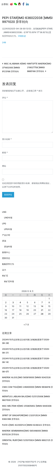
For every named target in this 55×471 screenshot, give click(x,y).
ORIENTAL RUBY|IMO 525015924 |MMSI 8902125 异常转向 (27, 442)
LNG (4, 212)
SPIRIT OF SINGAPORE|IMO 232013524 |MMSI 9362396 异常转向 (24, 417)
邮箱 (5, 152)
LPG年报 (8, 229)
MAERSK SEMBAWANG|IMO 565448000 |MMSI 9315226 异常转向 (25, 433)
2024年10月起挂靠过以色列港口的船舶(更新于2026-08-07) (26, 370)
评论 (5, 97)
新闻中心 (6, 252)
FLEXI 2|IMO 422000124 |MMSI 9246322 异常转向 (26, 425)
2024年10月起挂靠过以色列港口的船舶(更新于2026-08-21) (26, 351)
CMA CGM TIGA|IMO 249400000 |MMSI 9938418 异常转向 (27, 389)
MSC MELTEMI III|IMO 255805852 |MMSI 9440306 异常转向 (26, 408)
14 (42, 306)
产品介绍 (6, 235)
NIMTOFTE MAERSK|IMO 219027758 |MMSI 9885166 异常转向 (39, 67)
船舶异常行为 (8, 264)
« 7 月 (26, 324)
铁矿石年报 (9, 281)
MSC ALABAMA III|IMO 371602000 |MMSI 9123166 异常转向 (14, 67)
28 (42, 314)
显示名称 (7, 139)
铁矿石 (5, 275)
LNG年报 (8, 217)
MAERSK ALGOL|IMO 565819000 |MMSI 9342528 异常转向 (26, 379)
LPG (4, 223)
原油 (4, 241)
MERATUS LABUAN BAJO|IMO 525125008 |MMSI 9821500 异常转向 (26, 398)
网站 (4, 166)
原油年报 (8, 246)
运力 (4, 270)
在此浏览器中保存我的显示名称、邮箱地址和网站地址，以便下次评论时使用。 (26, 185)
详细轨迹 (22, 36)
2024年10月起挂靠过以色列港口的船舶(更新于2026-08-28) (26, 341)
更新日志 (6, 258)
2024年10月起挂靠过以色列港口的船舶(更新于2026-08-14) (26, 360)
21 (42, 310)
